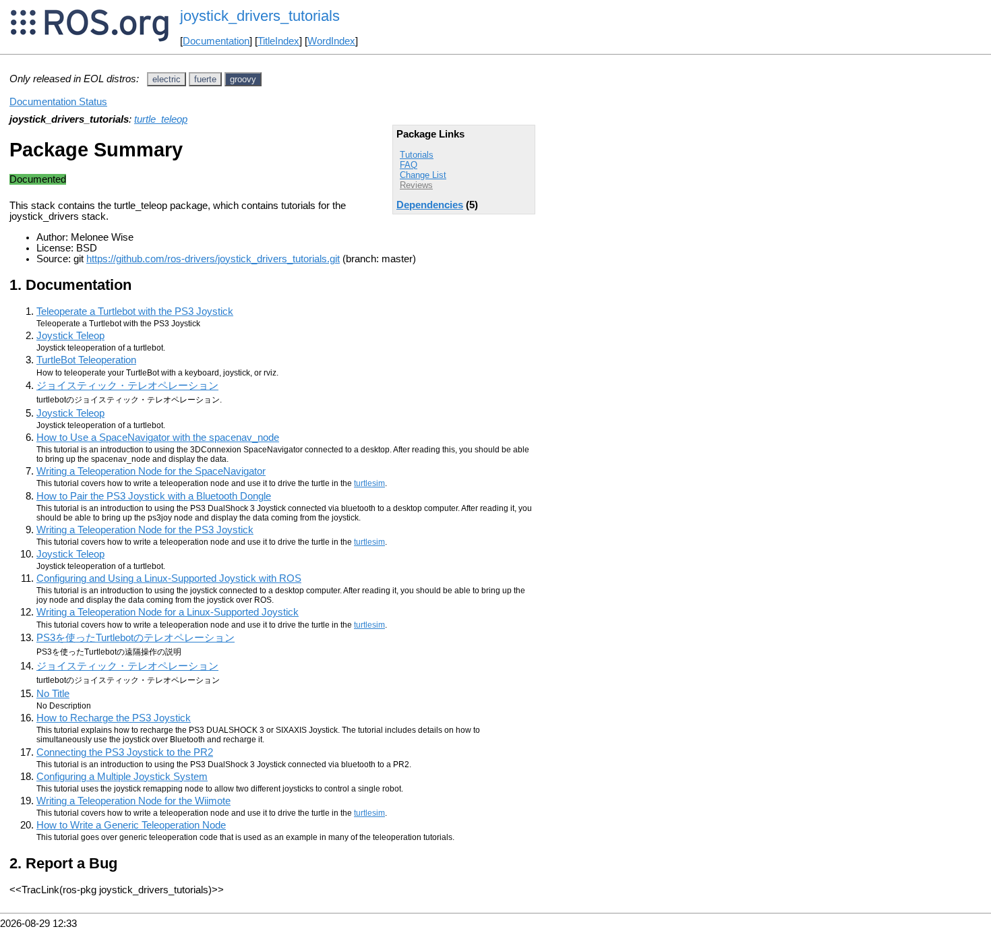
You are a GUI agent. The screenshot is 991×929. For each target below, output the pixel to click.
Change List (423, 175)
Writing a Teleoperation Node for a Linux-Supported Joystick (167, 612)
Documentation (216, 41)
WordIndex (331, 41)
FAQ (408, 165)
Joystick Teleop (70, 335)
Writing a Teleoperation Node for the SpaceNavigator (151, 471)
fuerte (205, 79)
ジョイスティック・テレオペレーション (127, 385)
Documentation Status (58, 101)
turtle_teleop (160, 119)
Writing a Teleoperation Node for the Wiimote (133, 801)
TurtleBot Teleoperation (86, 360)
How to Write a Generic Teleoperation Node (131, 825)
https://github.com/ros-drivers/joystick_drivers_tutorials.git (213, 258)
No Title (52, 693)
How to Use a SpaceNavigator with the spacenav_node (157, 437)
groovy (243, 79)
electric (166, 79)
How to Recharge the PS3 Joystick (113, 718)
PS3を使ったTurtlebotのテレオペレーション (135, 637)
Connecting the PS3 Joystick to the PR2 (124, 752)
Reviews (416, 185)
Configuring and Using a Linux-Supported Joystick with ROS (168, 578)
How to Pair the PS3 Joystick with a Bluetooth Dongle (153, 496)
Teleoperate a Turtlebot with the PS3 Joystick (134, 311)
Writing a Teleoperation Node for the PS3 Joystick (144, 530)
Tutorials (416, 155)
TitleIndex (278, 41)
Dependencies (429, 205)
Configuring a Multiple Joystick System (122, 776)
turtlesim (369, 483)
